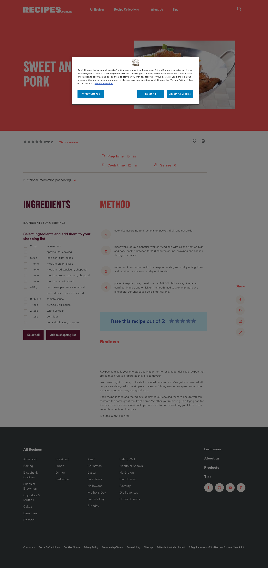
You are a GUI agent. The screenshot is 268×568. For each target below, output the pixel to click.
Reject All (150, 93)
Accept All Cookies (180, 93)
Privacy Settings (90, 93)
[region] (135, 81)
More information (104, 83)
